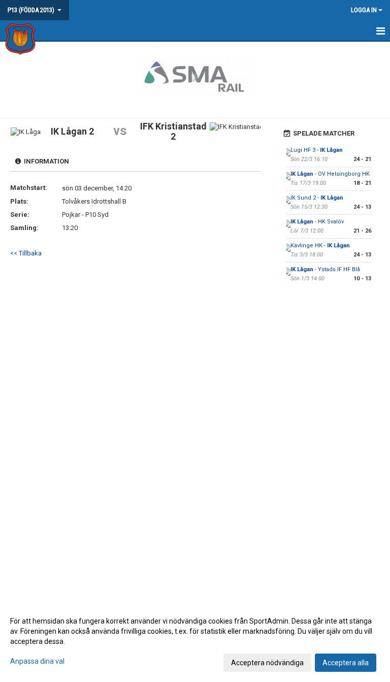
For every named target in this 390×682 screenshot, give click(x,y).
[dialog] (195, 641)
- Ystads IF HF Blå (325, 269)
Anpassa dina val (37, 661)
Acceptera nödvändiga (267, 663)
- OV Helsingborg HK (330, 174)
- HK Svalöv (317, 221)
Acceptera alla (345, 663)
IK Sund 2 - (316, 197)
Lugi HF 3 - (316, 150)
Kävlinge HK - (320, 245)
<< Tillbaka (26, 253)
